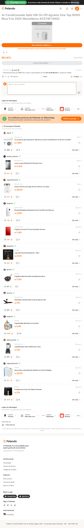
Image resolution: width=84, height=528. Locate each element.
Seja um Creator (8, 485)
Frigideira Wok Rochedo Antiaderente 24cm (29, 276)
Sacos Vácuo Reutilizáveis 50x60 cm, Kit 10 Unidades (32, 370)
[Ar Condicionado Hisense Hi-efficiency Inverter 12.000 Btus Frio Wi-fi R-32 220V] (8, 146)
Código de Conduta (9, 470)
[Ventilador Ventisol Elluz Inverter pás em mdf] (8, 306)
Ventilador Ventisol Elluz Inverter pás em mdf (30, 300)
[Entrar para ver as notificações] (72, 9)
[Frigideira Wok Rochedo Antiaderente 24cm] (8, 283)
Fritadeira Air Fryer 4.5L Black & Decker (28, 389)
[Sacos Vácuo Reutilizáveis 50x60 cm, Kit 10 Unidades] (8, 376)
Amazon (16, 274)
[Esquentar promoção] (8, 76)
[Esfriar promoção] (3, 76)
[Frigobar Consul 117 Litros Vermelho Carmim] (8, 236)
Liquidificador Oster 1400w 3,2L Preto (27, 347)
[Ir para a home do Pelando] (8, 8)
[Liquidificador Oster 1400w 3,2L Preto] (8, 353)
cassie (15, 70)
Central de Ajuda (8, 482)
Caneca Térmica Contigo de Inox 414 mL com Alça (31, 187)
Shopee (16, 387)
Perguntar (15, 76)
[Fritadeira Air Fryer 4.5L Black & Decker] (8, 396)
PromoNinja (10, 514)
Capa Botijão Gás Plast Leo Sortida (26, 323)
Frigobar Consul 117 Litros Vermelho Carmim (29, 229)
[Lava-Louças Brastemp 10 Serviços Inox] (8, 169)
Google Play (11, 496)
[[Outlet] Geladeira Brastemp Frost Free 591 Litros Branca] (8, 216)
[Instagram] (5, 505)
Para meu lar (10, 425)
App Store (25, 496)
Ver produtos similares (41, 45)
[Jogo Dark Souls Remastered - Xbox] (8, 259)
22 (20, 333)
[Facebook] (8, 505)
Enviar (45, 76)
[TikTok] (15, 505)
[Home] (3, 425)
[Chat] (67, 9)
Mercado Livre (18, 137)
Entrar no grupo (70, 119)
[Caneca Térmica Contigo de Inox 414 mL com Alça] (8, 193)
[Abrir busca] (61, 9)
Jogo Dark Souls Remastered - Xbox (26, 253)
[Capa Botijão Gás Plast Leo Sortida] (8, 329)
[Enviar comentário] (79, 93)
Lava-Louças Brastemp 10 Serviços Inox (28, 163)
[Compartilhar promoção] (79, 143)
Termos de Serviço (9, 466)
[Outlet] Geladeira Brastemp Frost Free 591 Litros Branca (34, 210)
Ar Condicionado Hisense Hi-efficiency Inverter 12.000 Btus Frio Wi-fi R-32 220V (42, 140)
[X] (12, 505)
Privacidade (7, 463)
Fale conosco (7, 479)
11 (19, 220)
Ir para (40, 63)
